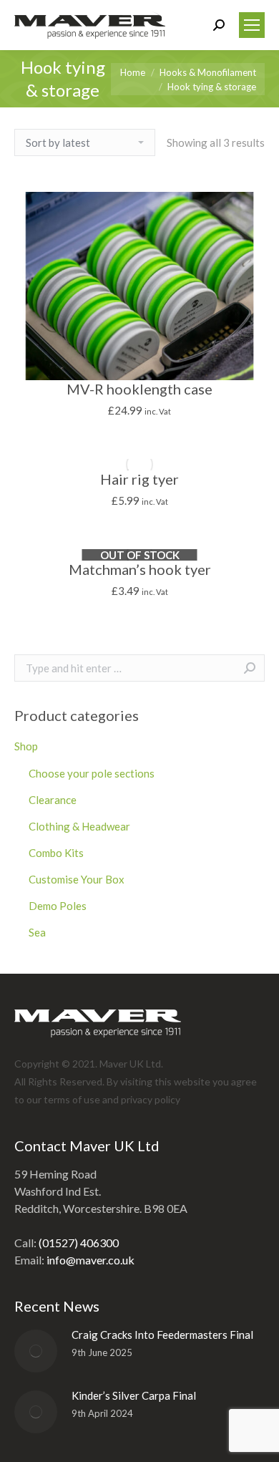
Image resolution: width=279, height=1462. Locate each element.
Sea (37, 932)
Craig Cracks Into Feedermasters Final (162, 1334)
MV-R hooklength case (139, 388)
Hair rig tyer (139, 479)
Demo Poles (58, 905)
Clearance (53, 799)
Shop (26, 746)
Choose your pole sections (92, 773)
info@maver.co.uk (90, 1260)
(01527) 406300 (79, 1242)
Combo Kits (56, 852)
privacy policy (150, 1099)
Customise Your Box (76, 879)
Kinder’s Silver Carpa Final (134, 1395)
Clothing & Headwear (79, 826)
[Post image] (35, 1351)
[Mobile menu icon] (252, 25)
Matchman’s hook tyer (140, 569)
